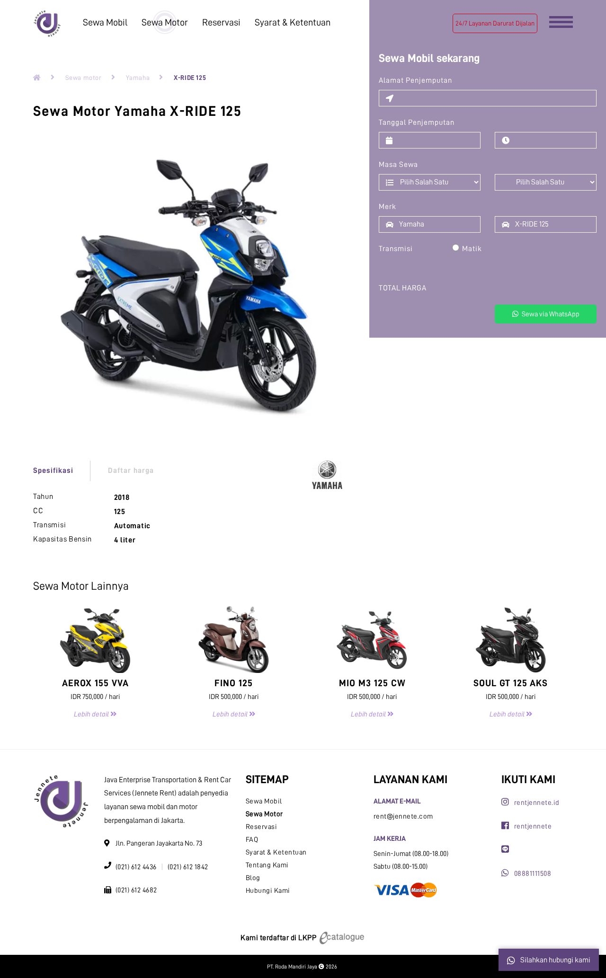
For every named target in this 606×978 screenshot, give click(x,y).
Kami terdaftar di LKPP (279, 938)
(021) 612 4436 (136, 867)
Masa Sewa (398, 164)
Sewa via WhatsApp (549, 314)
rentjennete (533, 826)
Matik (472, 249)
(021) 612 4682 (136, 890)
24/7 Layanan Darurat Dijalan (495, 23)
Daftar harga (131, 470)
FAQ (252, 839)
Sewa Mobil (105, 22)
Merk (387, 206)
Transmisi (396, 249)
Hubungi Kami (268, 890)
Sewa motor (83, 77)
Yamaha (138, 77)
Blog (253, 878)
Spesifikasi (53, 470)
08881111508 (532, 873)
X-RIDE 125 (190, 77)
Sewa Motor (165, 22)
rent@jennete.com (403, 816)
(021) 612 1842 (188, 867)
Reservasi (221, 22)
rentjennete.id (537, 802)
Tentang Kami (267, 865)
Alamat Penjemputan (415, 80)
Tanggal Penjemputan (416, 122)
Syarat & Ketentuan (292, 22)
